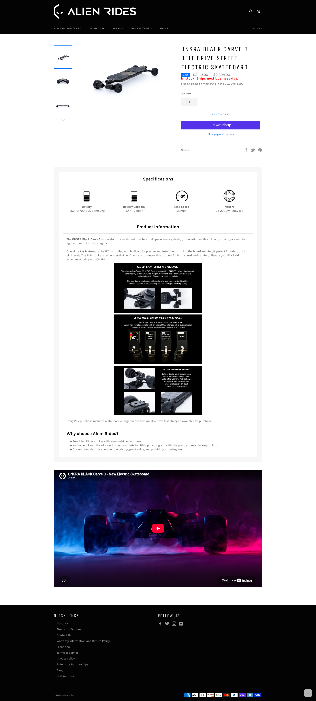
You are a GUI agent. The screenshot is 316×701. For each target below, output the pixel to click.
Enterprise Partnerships (72, 664)
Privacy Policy (66, 658)
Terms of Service (67, 652)
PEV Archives (65, 676)
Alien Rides (68, 695)
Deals (164, 28)
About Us (63, 623)
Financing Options (69, 629)
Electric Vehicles (67, 28)
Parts (117, 28)
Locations (63, 647)
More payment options (221, 134)
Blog (60, 670)
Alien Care (97, 28)
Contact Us (64, 635)
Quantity (186, 93)
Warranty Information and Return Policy (83, 641)
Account (257, 28)
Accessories (140, 28)
